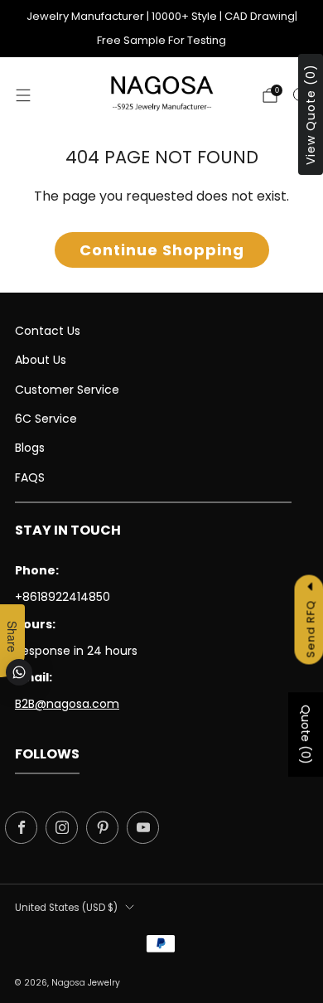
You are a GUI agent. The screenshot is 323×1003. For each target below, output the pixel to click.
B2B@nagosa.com (67, 703)
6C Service (46, 418)
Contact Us (47, 330)
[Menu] (23, 95)
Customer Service (67, 389)
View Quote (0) (310, 114)
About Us (40, 359)
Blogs (30, 447)
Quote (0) (305, 734)
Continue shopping (162, 250)
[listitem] (162, 28)
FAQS (30, 477)
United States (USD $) (66, 907)
